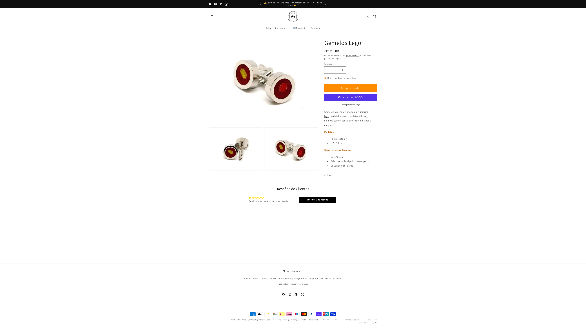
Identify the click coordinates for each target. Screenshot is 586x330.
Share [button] (330, 175)
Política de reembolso (311, 320)
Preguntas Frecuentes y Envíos (293, 283)
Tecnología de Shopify (290, 320)
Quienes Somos (250, 278)
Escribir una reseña (317, 199)
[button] (212, 16)
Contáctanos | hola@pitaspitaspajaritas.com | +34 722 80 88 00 (310, 278)
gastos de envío (352, 55)
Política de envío (370, 320)
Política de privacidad (331, 320)
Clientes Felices (268, 278)
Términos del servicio (352, 320)
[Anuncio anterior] (260, 4)
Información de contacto (367, 323)
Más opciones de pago (351, 104)
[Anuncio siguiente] (325, 4)
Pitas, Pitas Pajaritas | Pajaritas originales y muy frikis (259, 320)
